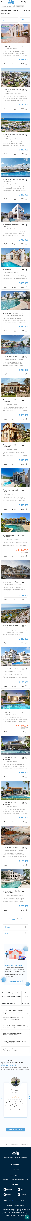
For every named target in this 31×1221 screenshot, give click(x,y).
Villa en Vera (7, 46)
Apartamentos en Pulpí (10, 582)
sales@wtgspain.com (15, 1175)
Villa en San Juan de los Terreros (11, 225)
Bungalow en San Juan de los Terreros (12, 90)
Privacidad (9, 1205)
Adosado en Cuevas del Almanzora (11, 536)
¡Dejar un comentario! (15, 1129)
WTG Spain (5, 1144)
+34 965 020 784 (15, 1170)
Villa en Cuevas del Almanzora (9, 400)
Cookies (22, 1205)
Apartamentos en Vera (10, 313)
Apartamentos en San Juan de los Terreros (12, 891)
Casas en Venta (14, 1144)
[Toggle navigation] (2, 2)
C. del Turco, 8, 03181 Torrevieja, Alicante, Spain (15, 1179)
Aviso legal (16, 1205)
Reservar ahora (15, 981)
